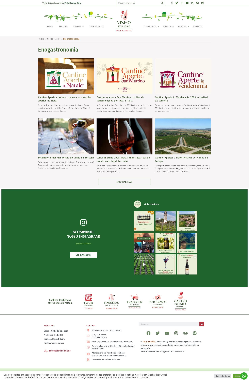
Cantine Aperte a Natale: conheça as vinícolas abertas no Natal (64, 98)
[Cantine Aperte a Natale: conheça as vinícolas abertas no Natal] (66, 79)
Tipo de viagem (53, 39)
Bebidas (182, 26)
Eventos (197, 26)
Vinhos (77, 26)
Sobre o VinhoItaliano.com (56, 330)
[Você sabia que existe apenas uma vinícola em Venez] (165, 221)
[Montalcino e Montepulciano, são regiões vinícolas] (144, 264)
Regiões (63, 26)
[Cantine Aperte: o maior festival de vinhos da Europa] (183, 137)
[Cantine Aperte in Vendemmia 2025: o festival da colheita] (183, 79)
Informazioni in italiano (60, 350)
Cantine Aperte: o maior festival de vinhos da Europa (181, 159)
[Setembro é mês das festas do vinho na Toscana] (66, 137)
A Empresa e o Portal (53, 335)
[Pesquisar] (162, 3)
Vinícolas (168, 26)
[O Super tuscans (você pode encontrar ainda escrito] (144, 221)
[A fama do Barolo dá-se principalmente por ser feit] (187, 264)
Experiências (96, 26)
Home (50, 26)
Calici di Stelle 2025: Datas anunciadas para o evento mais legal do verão (123, 159)
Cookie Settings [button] (222, 376)
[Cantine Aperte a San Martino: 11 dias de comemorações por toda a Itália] (125, 76)
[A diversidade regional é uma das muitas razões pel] (187, 243)
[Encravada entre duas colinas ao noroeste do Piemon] (165, 243)
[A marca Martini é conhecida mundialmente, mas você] (165, 264)
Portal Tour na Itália (72, 3)
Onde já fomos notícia (54, 343)
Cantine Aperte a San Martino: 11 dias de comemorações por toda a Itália (120, 98)
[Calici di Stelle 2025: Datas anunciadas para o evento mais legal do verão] (125, 136)
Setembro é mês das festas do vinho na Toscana (66, 157)
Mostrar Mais (124, 182)
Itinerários (150, 26)
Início (41, 39)
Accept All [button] (239, 376)
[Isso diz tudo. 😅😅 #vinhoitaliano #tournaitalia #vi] (144, 243)
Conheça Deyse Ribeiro (54, 339)
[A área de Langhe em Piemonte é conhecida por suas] (187, 221)
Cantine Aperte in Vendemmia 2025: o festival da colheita (181, 98)
